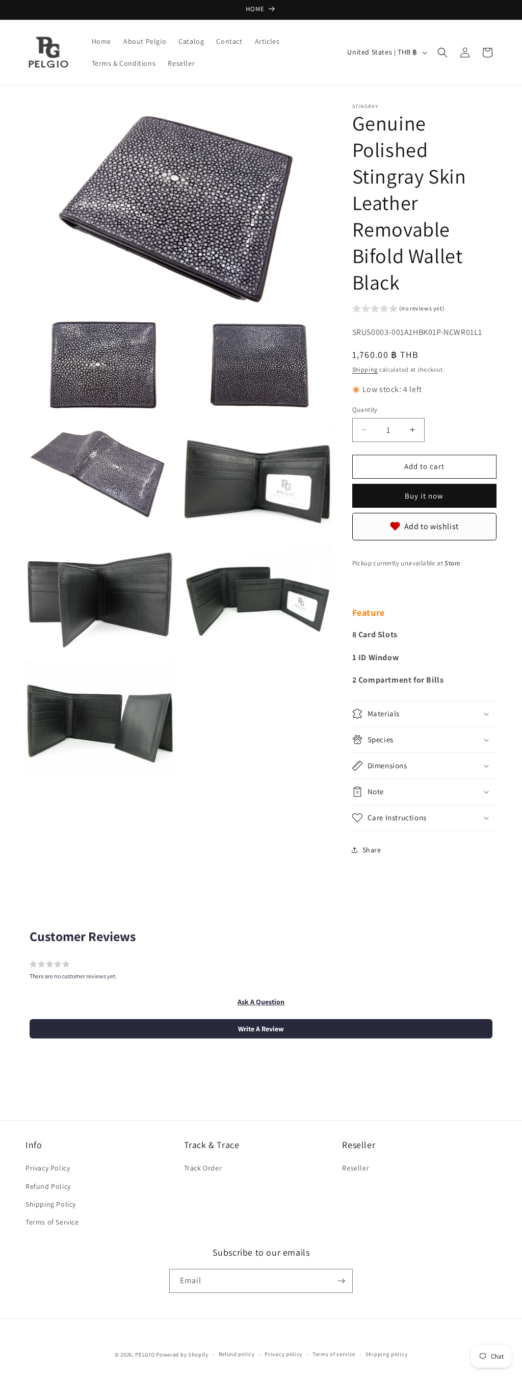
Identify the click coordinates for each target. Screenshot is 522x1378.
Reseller (355, 1168)
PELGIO (144, 1354)
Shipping (365, 369)
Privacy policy (283, 1354)
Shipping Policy (50, 1204)
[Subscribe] (341, 1281)
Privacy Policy (47, 1168)
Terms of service (333, 1354)
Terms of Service (52, 1222)
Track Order (203, 1168)
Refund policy (237, 1354)
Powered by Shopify (182, 1354)
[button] (442, 52)
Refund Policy (48, 1186)
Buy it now (424, 496)
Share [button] (371, 849)
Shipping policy (387, 1354)
